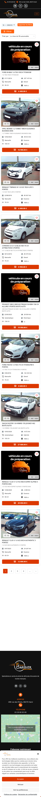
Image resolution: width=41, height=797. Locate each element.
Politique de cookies (10, 794)
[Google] (26, 6)
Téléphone (20, 710)
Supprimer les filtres (25, 25)
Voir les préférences (20, 790)
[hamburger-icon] (37, 13)
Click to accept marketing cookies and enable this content (20, 728)
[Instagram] (20, 6)
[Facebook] (15, 6)
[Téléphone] (20, 705)
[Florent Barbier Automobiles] (10, 13)
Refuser (20, 784)
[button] (38, 754)
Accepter (20, 779)
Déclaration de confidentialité (27, 794)
